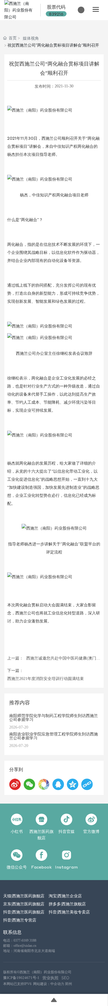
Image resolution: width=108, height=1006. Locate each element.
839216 (56, 13)
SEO (65, 977)
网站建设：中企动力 (48, 984)
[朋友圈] (44, 784)
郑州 (68, 984)
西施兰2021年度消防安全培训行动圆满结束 (45, 679)
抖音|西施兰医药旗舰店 (23, 911)
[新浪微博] (15, 784)
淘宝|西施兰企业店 (65, 895)
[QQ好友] (58, 784)
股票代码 (56, 7)
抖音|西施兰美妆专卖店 (69, 911)
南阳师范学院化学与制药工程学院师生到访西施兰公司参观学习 (53, 717)
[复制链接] (87, 784)
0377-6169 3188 (25, 940)
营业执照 (50, 977)
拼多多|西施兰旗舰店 (67, 903)
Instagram (66, 866)
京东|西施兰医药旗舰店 (23, 903)
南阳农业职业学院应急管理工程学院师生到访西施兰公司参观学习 (53, 735)
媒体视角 (31, 38)
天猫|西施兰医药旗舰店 (23, 895)
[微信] (29, 784)
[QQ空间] (72, 784)
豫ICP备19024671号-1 (21, 978)
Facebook (41, 866)
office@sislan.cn (25, 946)
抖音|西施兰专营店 (19, 919)
